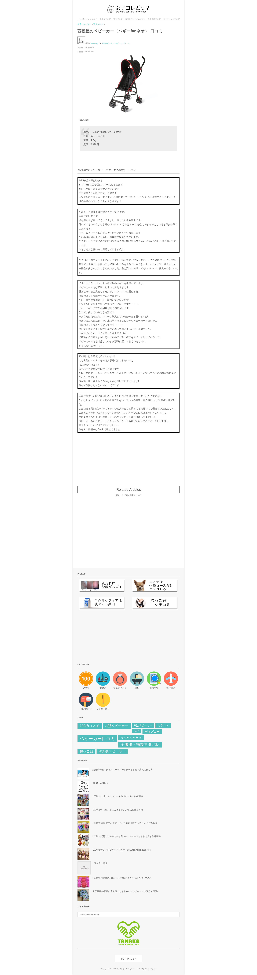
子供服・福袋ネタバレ (140, 744)
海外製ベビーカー (112, 751)
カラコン (163, 725)
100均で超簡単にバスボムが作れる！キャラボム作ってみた (122, 878)
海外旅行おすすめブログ (135, 19)
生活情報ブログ (154, 19)
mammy (94, 43)
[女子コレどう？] (128, 11)
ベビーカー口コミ (122, 43)
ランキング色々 (131, 737)
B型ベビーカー (108, 43)
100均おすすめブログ (88, 19)
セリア (136, 731)
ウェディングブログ (171, 19)
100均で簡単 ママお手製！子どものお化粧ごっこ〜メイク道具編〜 (126, 823)
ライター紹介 (103, 709)
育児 (137, 687)
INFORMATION (100, 783)
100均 (86, 687)
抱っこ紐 (86, 751)
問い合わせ (86, 709)
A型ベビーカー (116, 726)
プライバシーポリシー (148, 969)
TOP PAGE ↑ (128, 958)
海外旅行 (170, 687)
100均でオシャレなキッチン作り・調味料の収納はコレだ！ (122, 849)
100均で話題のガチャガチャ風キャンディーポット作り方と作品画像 (127, 836)
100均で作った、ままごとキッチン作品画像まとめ (118, 809)
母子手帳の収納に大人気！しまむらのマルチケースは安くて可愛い (126, 891)
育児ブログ (117, 19)
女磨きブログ (105, 19)
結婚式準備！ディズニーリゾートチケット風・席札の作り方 (124, 769)
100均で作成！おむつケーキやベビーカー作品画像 (118, 796)
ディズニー (152, 731)
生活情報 (153, 687)
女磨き (103, 687)
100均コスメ (90, 726)
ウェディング (120, 687)
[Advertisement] (128, 457)
